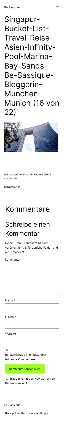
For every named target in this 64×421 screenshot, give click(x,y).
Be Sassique (12, 7)
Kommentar (14, 259)
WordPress (41, 413)
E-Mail (10, 317)
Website (10, 333)
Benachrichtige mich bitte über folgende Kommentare (25, 357)
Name (10, 300)
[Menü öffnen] (57, 7)
